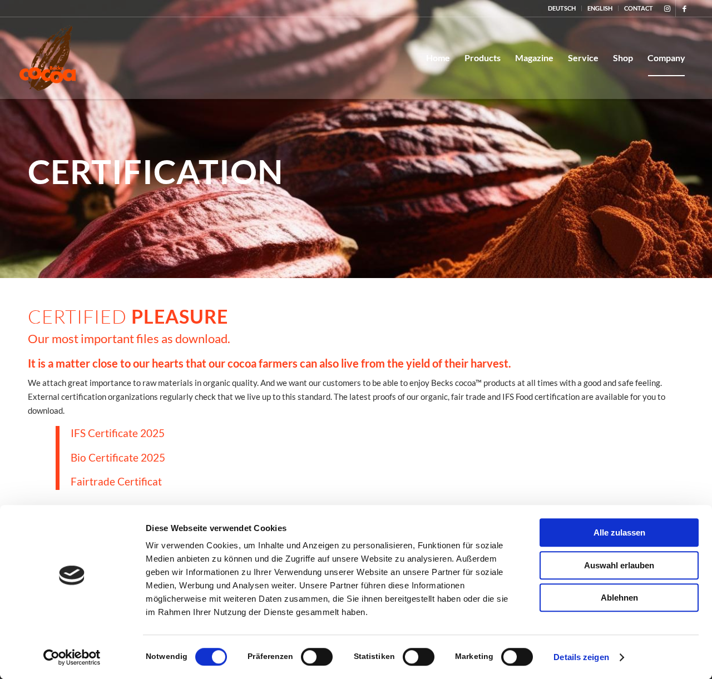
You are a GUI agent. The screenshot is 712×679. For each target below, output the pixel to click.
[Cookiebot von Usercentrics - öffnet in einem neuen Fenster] (72, 657)
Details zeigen (581, 657)
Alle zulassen (619, 532)
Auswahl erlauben (619, 565)
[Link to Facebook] (684, 8)
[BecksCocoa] (47, 58)
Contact (638, 8)
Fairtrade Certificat (116, 481)
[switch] (317, 657)
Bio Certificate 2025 (118, 458)
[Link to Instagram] (667, 8)
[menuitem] (562, 8)
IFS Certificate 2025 (118, 433)
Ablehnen (619, 597)
